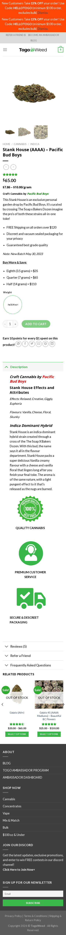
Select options (17, 734)
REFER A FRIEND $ (16, 35)
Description (18, 367)
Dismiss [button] (43, 12)
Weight (7, 292)
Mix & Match (11, 820)
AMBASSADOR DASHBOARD (22, 777)
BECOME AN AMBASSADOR (43, 35)
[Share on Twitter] (32, 344)
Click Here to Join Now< (19, 869)
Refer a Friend (20, 656)
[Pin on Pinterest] (45, 344)
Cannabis (20, 144)
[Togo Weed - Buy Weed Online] (33, 49)
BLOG (34, 40)
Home (6, 144)
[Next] (63, 712)
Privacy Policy (13, 915)
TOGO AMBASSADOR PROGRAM (26, 770)
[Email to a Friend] (39, 344)
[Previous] (2, 712)
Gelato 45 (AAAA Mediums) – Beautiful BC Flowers (49, 716)
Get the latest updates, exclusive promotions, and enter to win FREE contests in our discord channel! (33, 859)
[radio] (12, 305)
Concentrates (12, 806)
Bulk (5, 827)
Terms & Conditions (35, 915)
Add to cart (35, 324)
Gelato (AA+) (17, 712)
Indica (34, 144)
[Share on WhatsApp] (18, 344)
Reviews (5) (18, 646)
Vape (6, 813)
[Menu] (5, 49)
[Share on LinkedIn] (52, 344)
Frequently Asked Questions (30, 665)
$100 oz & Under (14, 834)
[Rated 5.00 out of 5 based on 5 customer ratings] (33, 174)
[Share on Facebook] (25, 344)
